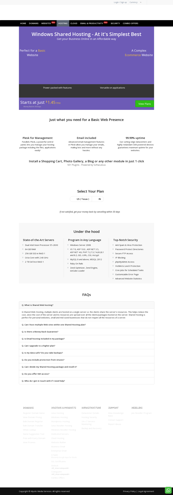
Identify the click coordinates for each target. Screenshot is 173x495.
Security (115, 23)
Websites (48, 23)
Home (23, 23)
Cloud (73, 23)
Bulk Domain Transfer (33, 425)
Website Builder (58, 442)
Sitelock (54, 465)
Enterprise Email (58, 450)
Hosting (62, 23)
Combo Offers (130, 23)
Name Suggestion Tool (33, 434)
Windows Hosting (59, 417)
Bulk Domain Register (33, 421)
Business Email (58, 446)
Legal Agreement (146, 491)
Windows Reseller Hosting (63, 429)
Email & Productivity (93, 23)
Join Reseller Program (141, 413)
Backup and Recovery (91, 428)
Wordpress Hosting (60, 421)
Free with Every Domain (34, 438)
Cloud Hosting (57, 438)
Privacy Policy (129, 491)
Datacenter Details (90, 413)
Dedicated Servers (60, 434)
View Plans (145, 103)
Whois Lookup (29, 429)
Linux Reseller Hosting (61, 425)
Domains (33, 23)
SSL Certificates (58, 461)
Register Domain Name (34, 413)
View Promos (29, 442)
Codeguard (56, 471)
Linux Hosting (57, 413)
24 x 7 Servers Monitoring (88, 422)
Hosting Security (89, 417)
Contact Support (115, 420)
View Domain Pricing (32, 417)
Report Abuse (114, 424)
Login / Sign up (120, 2)
